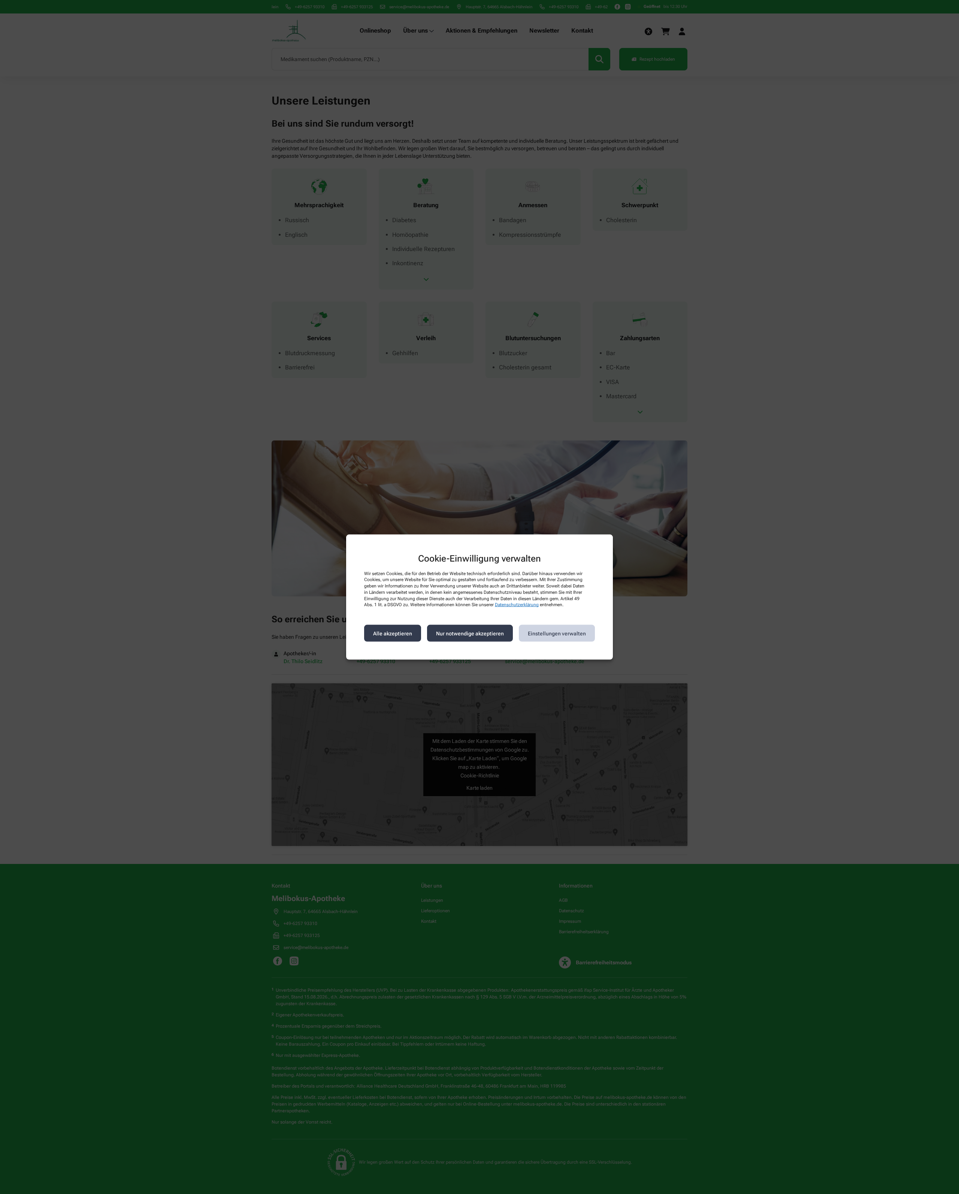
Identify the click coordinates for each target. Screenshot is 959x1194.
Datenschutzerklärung (517, 604)
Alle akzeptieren (392, 633)
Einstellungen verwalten (557, 633)
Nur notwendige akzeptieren (470, 633)
